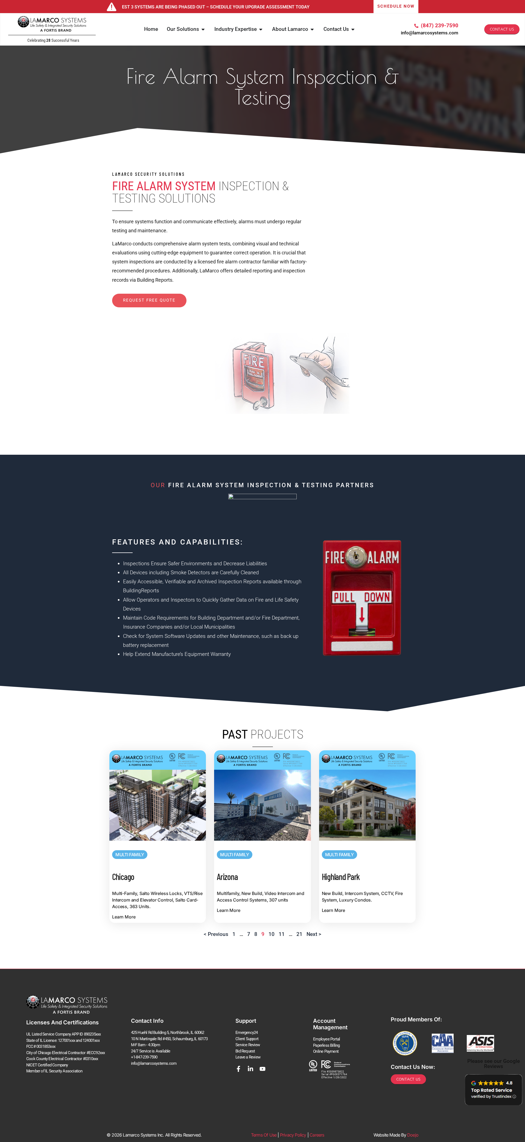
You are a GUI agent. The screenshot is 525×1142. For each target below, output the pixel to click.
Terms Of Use (263, 1135)
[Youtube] (262, 1069)
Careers (317, 1135)
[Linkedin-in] (250, 1069)
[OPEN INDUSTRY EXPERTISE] (260, 29)
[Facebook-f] (238, 1069)
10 (272, 934)
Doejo (412, 1135)
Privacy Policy (293, 1135)
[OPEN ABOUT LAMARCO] (312, 29)
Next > (314, 934)
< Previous (216, 934)
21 (299, 934)
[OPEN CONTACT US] (352, 29)
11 (282, 934)
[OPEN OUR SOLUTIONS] (203, 29)
